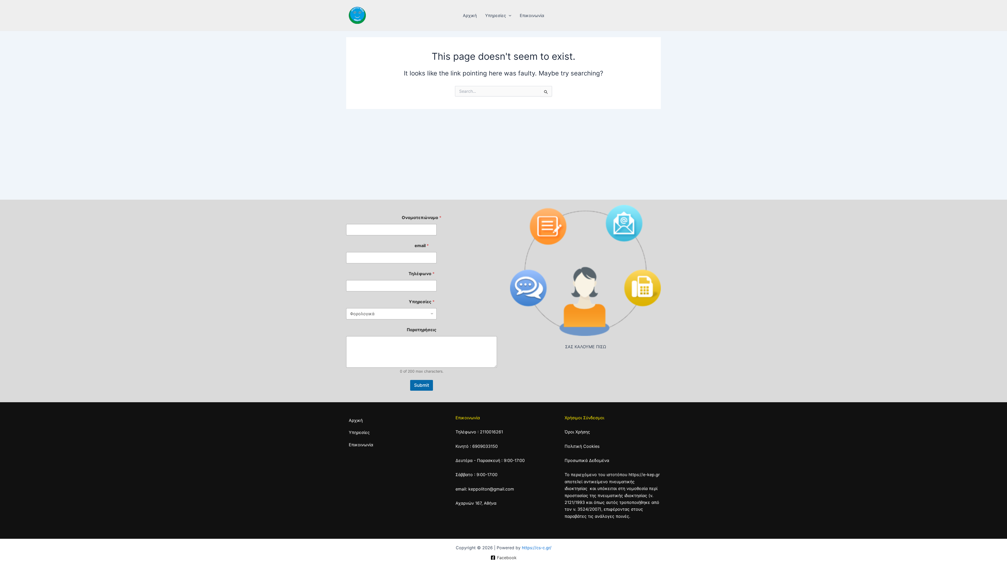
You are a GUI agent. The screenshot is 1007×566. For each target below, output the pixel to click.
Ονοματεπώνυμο (421, 217)
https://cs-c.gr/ (536, 547)
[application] (508, 15)
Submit (421, 385)
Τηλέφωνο (422, 273)
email (422, 245)
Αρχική (470, 15)
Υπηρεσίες (495, 15)
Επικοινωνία (532, 15)
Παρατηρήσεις (421, 329)
